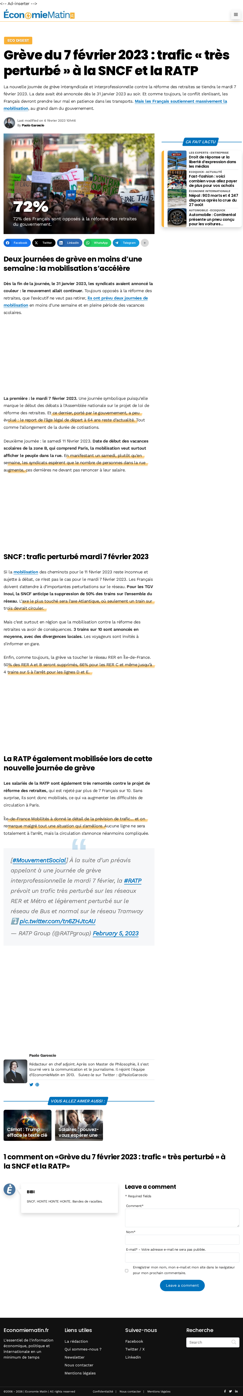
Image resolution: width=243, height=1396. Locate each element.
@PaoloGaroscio (132, 1075)
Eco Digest (18, 40)
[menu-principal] (236, 14)
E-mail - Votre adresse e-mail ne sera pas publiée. (166, 1249)
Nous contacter (79, 1365)
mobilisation (26, 571)
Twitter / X (135, 1349)
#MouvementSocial (39, 860)
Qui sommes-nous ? (83, 1349)
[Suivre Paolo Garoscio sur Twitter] (31, 1085)
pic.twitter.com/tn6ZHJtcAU (57, 921)
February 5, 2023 (115, 933)
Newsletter (75, 1357)
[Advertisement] (79, 356)
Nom (131, 1232)
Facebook (134, 1341)
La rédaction (76, 1341)
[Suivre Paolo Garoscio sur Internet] (37, 1085)
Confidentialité (103, 1391)
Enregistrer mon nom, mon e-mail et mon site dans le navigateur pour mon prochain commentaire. (184, 1270)
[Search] (234, 1341)
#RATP (132, 880)
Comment (135, 1206)
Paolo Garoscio (42, 1055)
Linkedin (133, 1357)
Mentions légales (80, 1373)
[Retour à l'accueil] (112, 14)
